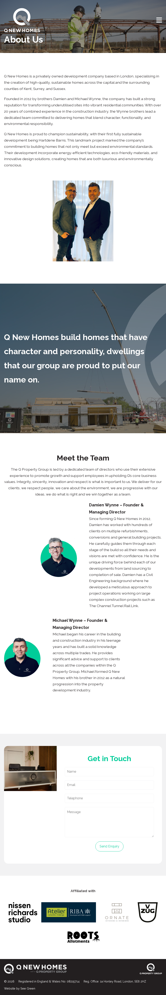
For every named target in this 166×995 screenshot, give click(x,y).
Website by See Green (19, 988)
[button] (159, 20)
